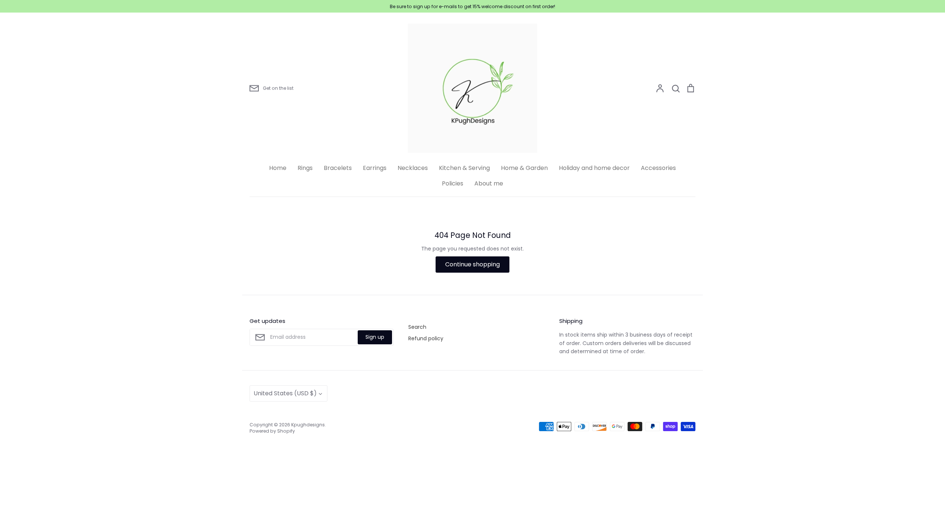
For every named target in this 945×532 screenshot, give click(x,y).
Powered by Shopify (272, 431)
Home (277, 168)
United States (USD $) (285, 393)
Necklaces (413, 168)
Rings (305, 168)
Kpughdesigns (308, 425)
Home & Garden (524, 168)
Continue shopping (472, 264)
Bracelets (338, 168)
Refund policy (425, 338)
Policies (452, 183)
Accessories (658, 168)
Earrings (374, 168)
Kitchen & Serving (464, 168)
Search (417, 327)
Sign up (374, 337)
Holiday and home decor (594, 168)
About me (488, 183)
